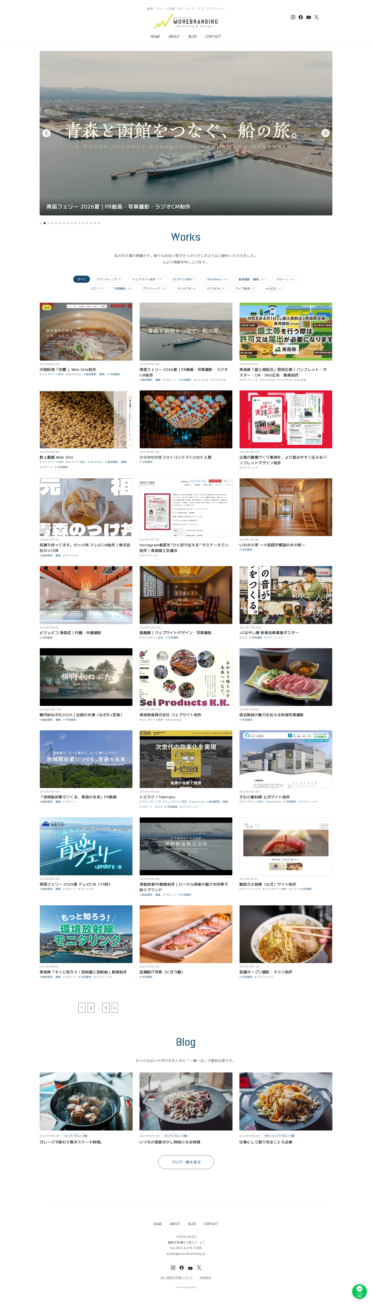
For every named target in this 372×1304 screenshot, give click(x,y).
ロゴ (97, 288)
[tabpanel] (186, 133)
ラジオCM (215, 288)
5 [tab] (56, 223)
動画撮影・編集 (252, 279)
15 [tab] (95, 223)
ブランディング (109, 279)
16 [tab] (99, 223)
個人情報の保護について (177, 1277)
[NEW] (86, 357)
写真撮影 (123, 288)
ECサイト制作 (185, 279)
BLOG (193, 36)
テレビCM (186, 288)
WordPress (217, 279)
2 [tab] (44, 223)
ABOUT (174, 36)
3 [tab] (48, 223)
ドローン (285, 279)
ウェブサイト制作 (147, 279)
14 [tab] (91, 223)
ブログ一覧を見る (186, 1161)
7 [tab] (64, 223)
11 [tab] (79, 223)
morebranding (188, 1287)
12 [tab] (83, 223)
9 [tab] (72, 223)
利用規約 (205, 1277)
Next (325, 133)
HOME (155, 36)
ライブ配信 (245, 288)
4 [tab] (52, 223)
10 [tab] (75, 223)
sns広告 (273, 288)
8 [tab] (68, 223)
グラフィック (155, 288)
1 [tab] (41, 223)
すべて (81, 279)
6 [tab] (60, 223)
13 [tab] (87, 223)
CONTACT (213, 36)
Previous (46, 133)
